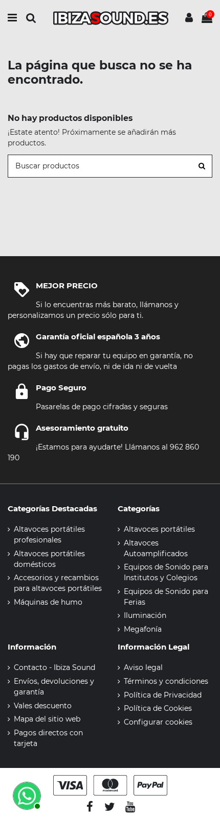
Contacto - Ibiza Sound (54, 667)
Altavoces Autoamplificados (156, 548)
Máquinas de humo (48, 602)
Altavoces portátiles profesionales (49, 534)
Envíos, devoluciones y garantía (54, 687)
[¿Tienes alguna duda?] (25, 794)
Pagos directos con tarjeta (48, 738)
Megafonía (143, 629)
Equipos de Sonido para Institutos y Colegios (166, 572)
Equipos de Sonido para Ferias (166, 597)
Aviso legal (143, 667)
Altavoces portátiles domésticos (49, 559)
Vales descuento (43, 705)
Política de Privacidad (163, 695)
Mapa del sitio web (47, 719)
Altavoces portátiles (159, 529)
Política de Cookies (158, 708)
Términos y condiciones (166, 681)
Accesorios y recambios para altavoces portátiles (58, 583)
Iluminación (145, 615)
